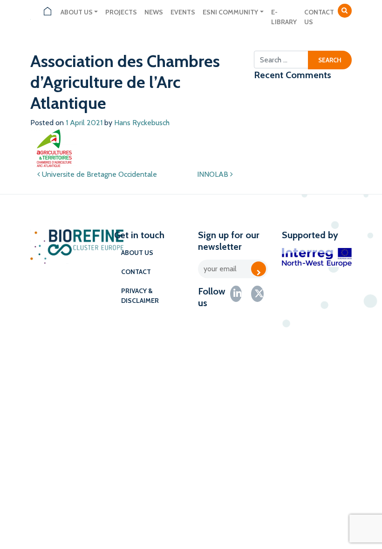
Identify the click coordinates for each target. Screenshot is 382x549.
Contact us (319, 17)
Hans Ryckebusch (142, 122)
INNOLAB (213, 174)
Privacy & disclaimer (140, 296)
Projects (121, 12)
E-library (284, 17)
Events (183, 12)
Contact (136, 272)
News (153, 12)
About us (77, 12)
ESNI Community (230, 12)
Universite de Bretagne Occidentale (98, 174)
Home (47, 12)
